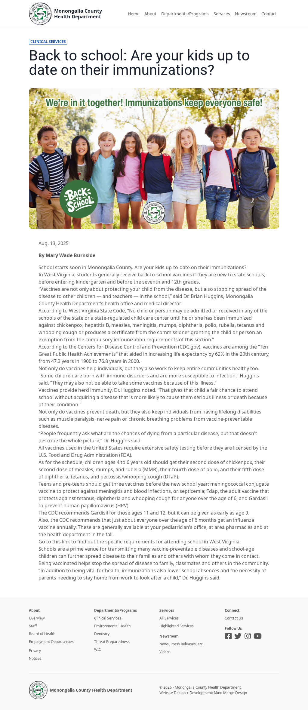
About (150, 14)
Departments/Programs (185, 14)
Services (222, 14)
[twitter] (238, 636)
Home (134, 14)
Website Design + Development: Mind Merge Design (203, 692)
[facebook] (228, 636)
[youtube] (258, 636)
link (66, 541)
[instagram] (248, 636)
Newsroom (246, 14)
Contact (269, 14)
